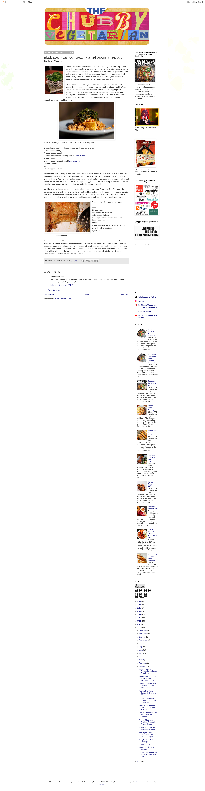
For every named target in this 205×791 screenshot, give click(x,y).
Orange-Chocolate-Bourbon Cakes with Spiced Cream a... (147, 722)
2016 (139, 605)
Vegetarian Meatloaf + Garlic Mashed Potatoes (152, 358)
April (141, 656)
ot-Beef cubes (79, 156)
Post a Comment (54, 290)
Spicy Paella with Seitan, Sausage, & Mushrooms (148, 742)
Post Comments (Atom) (63, 299)
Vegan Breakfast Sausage (151, 408)
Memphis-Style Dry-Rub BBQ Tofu (152, 458)
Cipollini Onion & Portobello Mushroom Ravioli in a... (148, 671)
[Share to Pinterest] (97, 260)
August (142, 644)
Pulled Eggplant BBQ (151, 484)
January (142, 666)
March (141, 660)
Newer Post (49, 295)
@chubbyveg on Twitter (147, 297)
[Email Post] (82, 260)
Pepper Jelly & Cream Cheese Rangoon (153, 557)
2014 (139, 611)
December (143, 630)
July (141, 647)
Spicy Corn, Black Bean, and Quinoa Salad (148, 728)
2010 (139, 624)
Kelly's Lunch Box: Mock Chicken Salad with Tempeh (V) (148, 686)
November (143, 634)
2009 (139, 628)
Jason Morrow (141, 782)
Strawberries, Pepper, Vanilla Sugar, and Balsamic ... (147, 708)
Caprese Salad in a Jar (152, 383)
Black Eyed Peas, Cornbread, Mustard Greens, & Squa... (147, 735)
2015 (139, 608)
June (141, 650)
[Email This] (86, 260)
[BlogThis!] (89, 260)
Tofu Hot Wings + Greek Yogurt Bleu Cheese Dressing (153, 534)
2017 (139, 601)
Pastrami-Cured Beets (153, 508)
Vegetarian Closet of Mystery (146, 748)
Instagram (142, 301)
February (142, 663)
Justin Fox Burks (144, 311)
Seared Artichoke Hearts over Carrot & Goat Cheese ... (148, 715)
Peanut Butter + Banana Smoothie (151, 332)
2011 (139, 621)
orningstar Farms (76, 161)
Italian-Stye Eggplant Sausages (152, 433)
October (142, 637)
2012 (139, 618)
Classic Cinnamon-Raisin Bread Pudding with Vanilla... (148, 755)
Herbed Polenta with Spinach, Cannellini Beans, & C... (147, 700)
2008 (139, 761)
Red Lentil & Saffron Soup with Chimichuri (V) (148, 693)
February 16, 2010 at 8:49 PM (61, 285)
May (141, 653)
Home (87, 295)
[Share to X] (92, 260)
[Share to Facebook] (94, 260)
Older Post (124, 295)
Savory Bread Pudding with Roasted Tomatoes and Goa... (147, 678)
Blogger (102, 784)
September (143, 640)
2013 (139, 615)
